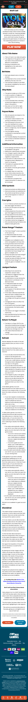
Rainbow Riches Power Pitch (16, 581)
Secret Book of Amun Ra (14, 583)
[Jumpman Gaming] (14, 638)
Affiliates (14, 645)
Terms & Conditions (8, 643)
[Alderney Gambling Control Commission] (14, 669)
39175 (4, 684)
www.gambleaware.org (7, 676)
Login (11, 7)
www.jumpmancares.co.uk (20, 676)
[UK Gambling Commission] (10, 665)
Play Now (7, 622)
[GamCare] (8, 660)
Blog (24, 643)
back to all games (20, 622)
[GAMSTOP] (20, 660)
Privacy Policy (18, 643)
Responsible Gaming (12, 641)
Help (20, 641)
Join (18, 7)
